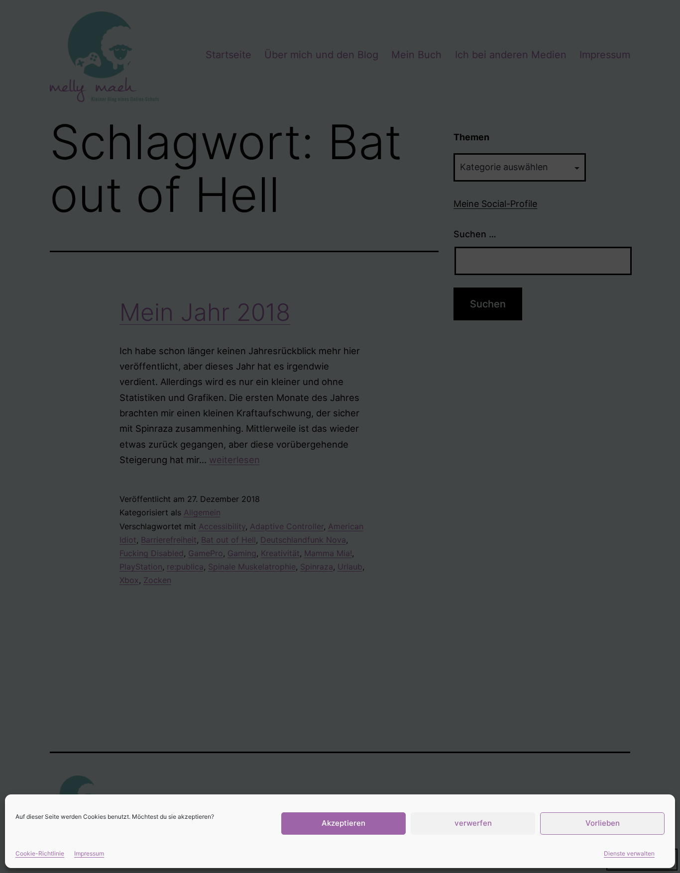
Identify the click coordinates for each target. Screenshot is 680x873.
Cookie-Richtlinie (39, 853)
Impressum (89, 853)
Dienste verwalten (629, 853)
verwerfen (473, 823)
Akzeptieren (343, 823)
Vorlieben (602, 823)
